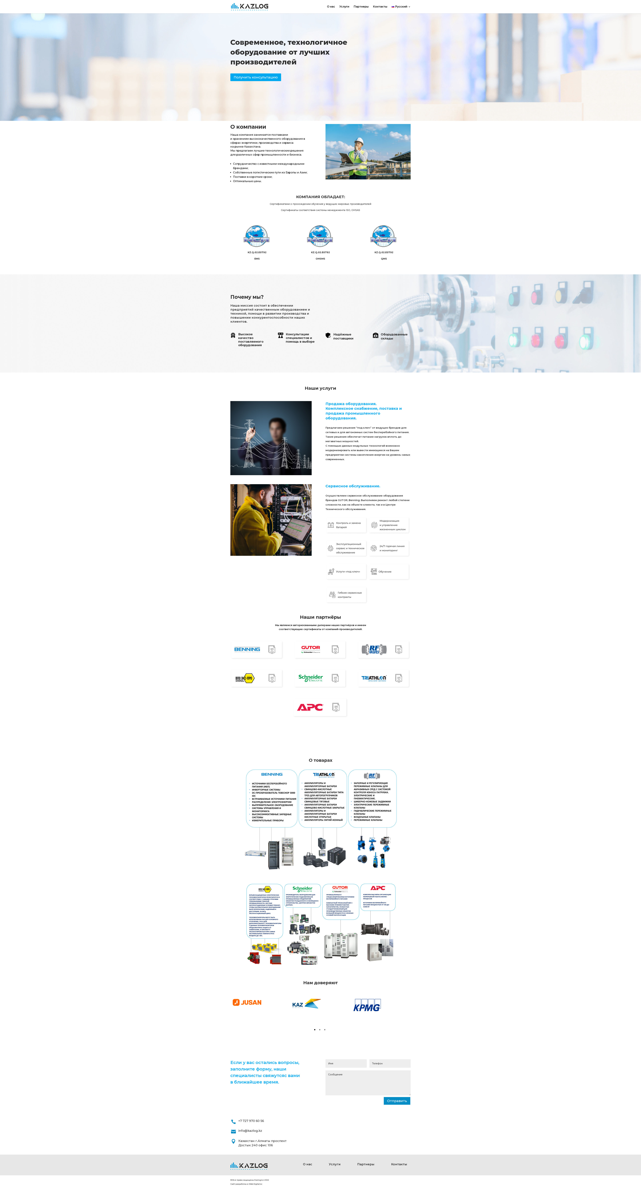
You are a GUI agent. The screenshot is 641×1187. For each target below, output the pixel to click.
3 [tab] (324, 1029)
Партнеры (361, 7)
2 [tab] (319, 1029)
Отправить (397, 1101)
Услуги (344, 7)
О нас (331, 7)
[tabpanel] (260, 1002)
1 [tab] (314, 1029)
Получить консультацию (256, 77)
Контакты (380, 7)
